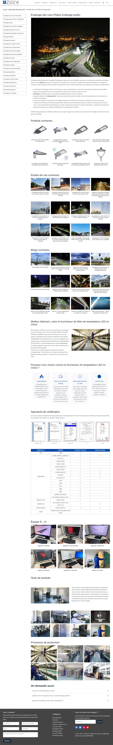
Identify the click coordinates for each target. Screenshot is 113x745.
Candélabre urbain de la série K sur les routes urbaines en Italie (40, 193)
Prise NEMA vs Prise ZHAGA (40, 267)
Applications (72, 3)
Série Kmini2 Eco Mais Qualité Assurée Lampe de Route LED (101, 140)
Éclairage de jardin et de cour (12, 29)
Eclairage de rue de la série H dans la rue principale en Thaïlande (40, 239)
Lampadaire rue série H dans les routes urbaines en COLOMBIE (100, 238)
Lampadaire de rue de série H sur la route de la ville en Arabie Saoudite (100, 217)
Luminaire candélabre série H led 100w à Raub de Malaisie (80, 216)
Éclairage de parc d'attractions (12, 61)
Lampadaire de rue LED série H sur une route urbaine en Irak (80, 193)
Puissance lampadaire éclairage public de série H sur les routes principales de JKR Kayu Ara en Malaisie (100, 195)
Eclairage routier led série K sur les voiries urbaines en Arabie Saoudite (60, 194)
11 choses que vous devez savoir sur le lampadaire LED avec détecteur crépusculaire (100, 291)
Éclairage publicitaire (9, 72)
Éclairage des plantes (10, 89)
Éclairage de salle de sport (11, 79)
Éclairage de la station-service (12, 43)
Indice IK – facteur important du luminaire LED (60, 312)
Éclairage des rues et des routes (12, 15)
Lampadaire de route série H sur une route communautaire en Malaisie (40, 217)
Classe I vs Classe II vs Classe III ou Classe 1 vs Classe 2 (80, 312)
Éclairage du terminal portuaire (12, 68)
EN (89, 735)
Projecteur (55, 720)
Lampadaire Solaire (57, 728)
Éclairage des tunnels (10, 86)
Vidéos (91, 3)
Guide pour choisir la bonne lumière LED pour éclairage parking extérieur (80, 269)
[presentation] (39, 131)
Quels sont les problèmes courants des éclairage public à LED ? (40, 312)
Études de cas (82, 3)
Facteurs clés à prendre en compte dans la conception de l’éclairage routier (60, 269)
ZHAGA (65, 343)
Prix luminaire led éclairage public (40, 289)
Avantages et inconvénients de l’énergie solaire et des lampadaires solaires (100, 269)
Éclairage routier (8, 22)
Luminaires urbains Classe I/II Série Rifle (60, 164)
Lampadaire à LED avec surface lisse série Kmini (80, 140)
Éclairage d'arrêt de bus (10, 82)
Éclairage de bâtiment (10, 75)
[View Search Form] (103, 2)
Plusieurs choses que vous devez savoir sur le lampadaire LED (80, 290)
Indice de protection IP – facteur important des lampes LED (100, 312)
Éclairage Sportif (56, 731)
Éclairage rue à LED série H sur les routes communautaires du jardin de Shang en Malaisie (60, 239)
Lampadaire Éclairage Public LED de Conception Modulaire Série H (80, 164)
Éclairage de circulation (10, 93)
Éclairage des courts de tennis (12, 47)
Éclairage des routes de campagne (13, 26)
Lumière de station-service (59, 724)
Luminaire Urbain (57, 726)
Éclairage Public (56, 717)
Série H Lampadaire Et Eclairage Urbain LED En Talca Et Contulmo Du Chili (80, 239)
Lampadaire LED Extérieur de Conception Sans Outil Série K (40, 164)
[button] (43, 536)
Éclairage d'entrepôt (9, 40)
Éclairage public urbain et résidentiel (14, 19)
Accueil (37, 3)
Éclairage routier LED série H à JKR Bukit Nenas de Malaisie (60, 216)
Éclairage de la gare (9, 58)
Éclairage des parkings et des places (14, 33)
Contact (97, 3)
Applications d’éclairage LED (16, 9)
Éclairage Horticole (57, 735)
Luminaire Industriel (57, 722)
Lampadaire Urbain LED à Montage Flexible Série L (101, 164)
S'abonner (99, 721)
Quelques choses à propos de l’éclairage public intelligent (60, 290)
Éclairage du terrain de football (12, 51)
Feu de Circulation (57, 733)
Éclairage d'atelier (9, 36)
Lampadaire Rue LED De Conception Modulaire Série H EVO (60, 141)
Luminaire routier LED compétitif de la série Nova (40, 140)
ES (87, 735)
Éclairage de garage (9, 65)
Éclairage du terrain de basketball (13, 54)
